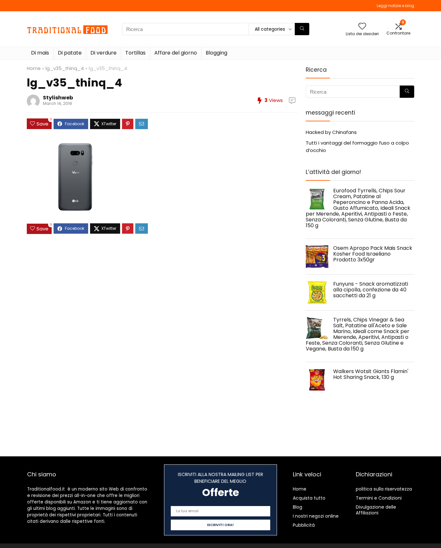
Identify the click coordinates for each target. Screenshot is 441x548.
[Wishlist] (362, 26)
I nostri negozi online (316, 516)
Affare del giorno (175, 52)
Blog (297, 507)
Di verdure (103, 52)
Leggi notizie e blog (395, 5)
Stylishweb (58, 97)
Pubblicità (304, 525)
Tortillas (135, 52)
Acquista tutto (309, 498)
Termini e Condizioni (379, 498)
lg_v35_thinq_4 (65, 68)
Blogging (216, 52)
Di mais (40, 52)
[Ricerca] (302, 29)
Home (34, 68)
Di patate (70, 52)
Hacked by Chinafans (331, 132)
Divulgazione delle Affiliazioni (376, 510)
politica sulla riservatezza (384, 489)
